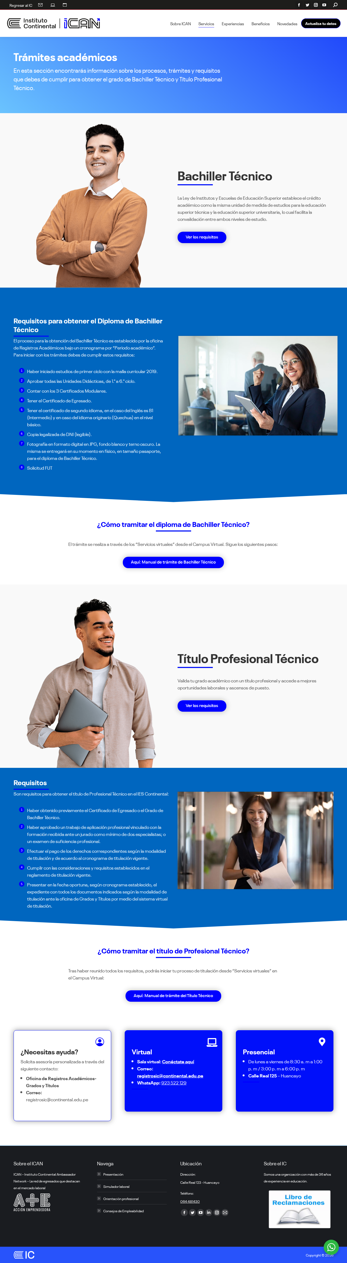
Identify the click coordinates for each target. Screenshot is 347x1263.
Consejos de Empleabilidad (123, 1210)
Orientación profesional (121, 1198)
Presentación (113, 1173)
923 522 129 (174, 1082)
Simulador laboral (116, 1186)
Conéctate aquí (178, 1061)
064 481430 (190, 1201)
